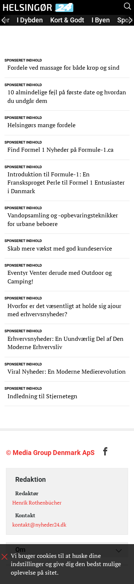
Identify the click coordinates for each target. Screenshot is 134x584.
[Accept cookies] (4, 557)
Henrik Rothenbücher (36, 502)
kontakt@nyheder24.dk (39, 524)
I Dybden (30, 20)
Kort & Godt (67, 20)
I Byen (101, 20)
